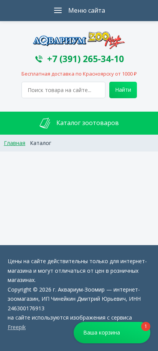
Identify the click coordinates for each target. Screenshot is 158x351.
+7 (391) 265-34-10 (85, 59)
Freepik (17, 327)
